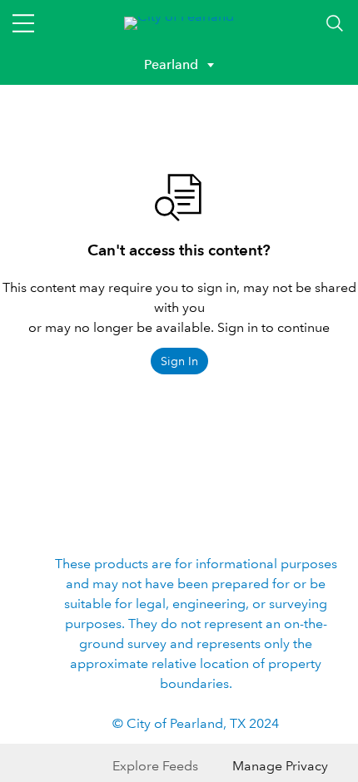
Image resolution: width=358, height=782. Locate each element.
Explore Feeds (155, 766)
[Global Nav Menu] (23, 23)
